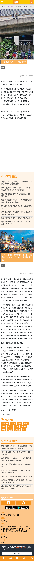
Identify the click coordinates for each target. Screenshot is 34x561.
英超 (4, 430)
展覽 (4, 427)
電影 (26, 423)
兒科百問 (27, 529)
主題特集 (19, 6)
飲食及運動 (12, 526)
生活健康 (20, 526)
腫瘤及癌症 (5, 529)
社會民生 (5, 423)
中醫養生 (27, 526)
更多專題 (24, 531)
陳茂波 (24, 427)
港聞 (2, 68)
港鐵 (16, 427)
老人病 (10, 531)
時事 (25, 6)
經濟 (13, 423)
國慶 (10, 430)
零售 (19, 423)
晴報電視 (10, 6)
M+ (24, 430)
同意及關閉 (17, 553)
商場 (10, 427)
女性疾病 (4, 531)
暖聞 (18, 515)
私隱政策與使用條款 (20, 548)
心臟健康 (13, 529)
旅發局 (17, 430)
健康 (3, 6)
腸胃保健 (20, 529)
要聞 (9, 515)
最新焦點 (4, 515)
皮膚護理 (17, 531)
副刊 (30, 6)
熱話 (13, 515)
